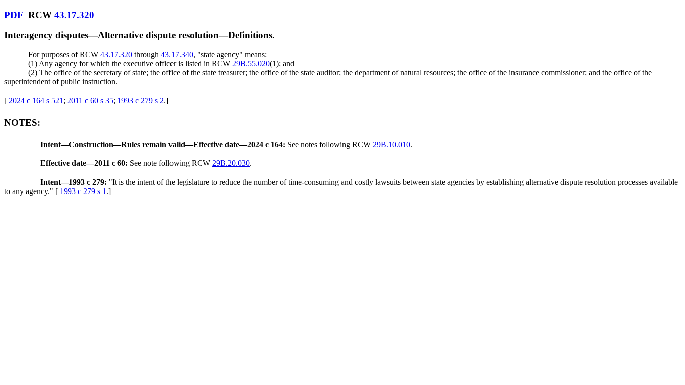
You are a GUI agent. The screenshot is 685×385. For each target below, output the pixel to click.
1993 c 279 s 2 (140, 100)
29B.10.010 (391, 144)
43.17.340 (177, 54)
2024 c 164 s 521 (36, 100)
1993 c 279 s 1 (83, 191)
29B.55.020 (251, 63)
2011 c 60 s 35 (90, 100)
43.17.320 (74, 15)
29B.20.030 (231, 163)
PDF (13, 15)
